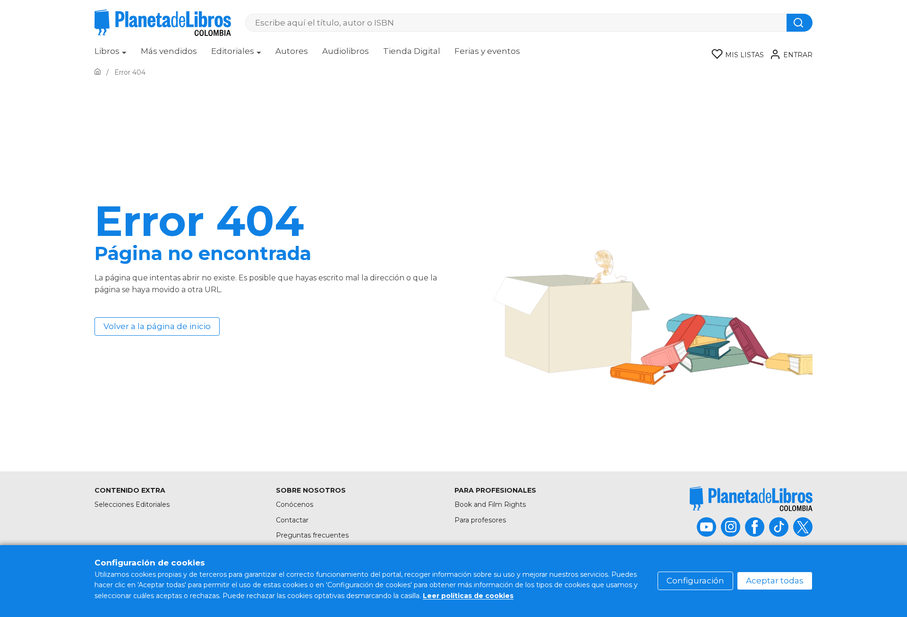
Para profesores (480, 520)
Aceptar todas (775, 580)
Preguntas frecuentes (312, 535)
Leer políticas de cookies (468, 595)
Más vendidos (169, 51)
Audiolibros (345, 51)
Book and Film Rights (490, 504)
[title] (751, 499)
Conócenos (294, 504)
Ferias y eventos (487, 51)
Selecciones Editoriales (132, 504)
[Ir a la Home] (97, 72)
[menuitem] (110, 54)
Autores (291, 51)
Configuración (695, 580)
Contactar (292, 520)
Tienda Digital (411, 51)
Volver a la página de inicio (157, 326)
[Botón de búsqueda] (800, 23)
